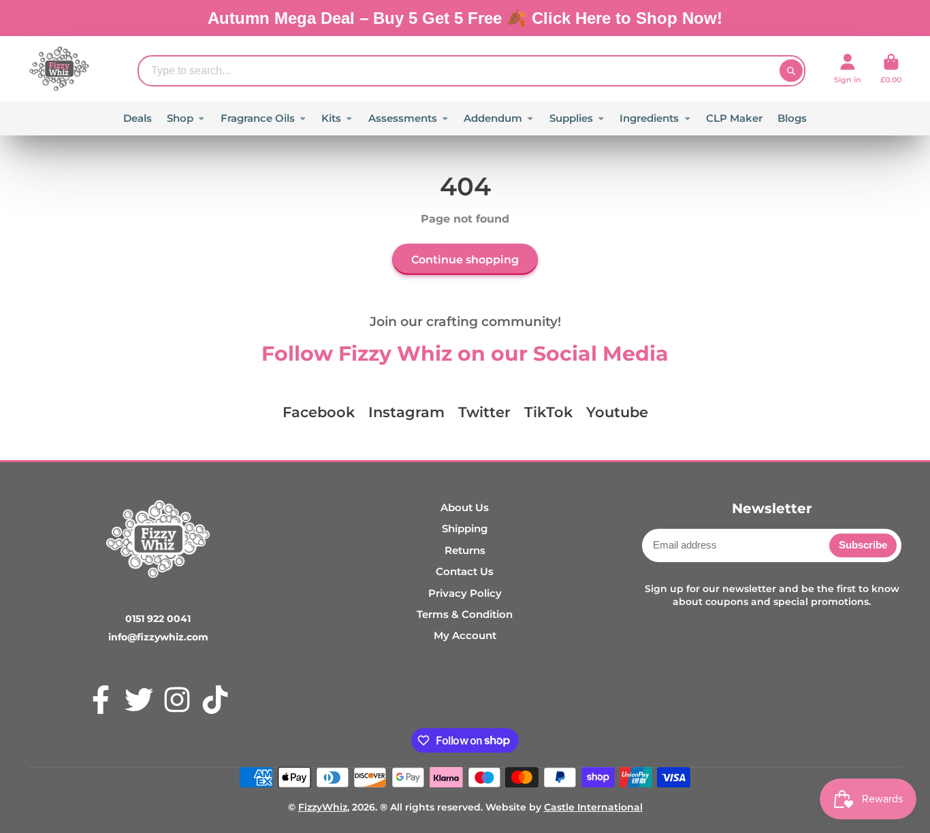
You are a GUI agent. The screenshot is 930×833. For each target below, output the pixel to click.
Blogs (792, 118)
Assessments (402, 118)
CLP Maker (734, 118)
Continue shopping (465, 259)
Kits (331, 118)
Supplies (571, 118)
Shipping (464, 528)
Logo (59, 68)
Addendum (493, 118)
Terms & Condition (465, 614)
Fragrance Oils (258, 118)
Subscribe (863, 545)
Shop (180, 118)
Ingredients (649, 118)
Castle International (593, 807)
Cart (890, 68)
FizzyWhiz (322, 807)
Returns (465, 550)
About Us (464, 507)
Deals (137, 118)
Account (847, 68)
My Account (465, 635)
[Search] (791, 70)
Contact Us (465, 571)
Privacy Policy (465, 593)
